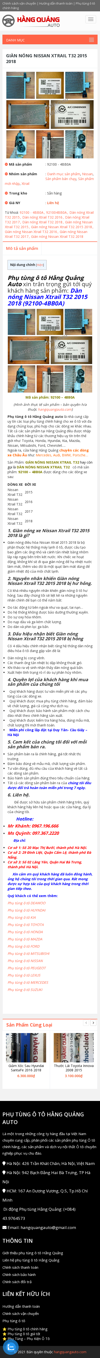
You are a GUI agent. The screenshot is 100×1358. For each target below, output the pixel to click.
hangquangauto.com (55, 409)
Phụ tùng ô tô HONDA (25, 932)
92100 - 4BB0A (32, 212)
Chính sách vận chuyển (19, 3)
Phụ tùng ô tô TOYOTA (26, 924)
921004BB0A (57, 212)
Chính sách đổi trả (17, 1281)
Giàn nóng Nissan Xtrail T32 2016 (31, 231)
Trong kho (18, 193)
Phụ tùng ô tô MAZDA (25, 939)
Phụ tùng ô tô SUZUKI (25, 989)
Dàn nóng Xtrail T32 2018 (43, 222)
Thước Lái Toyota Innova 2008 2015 (74, 1068)
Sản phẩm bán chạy (60, 178)
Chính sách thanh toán (20, 1267)
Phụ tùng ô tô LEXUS (24, 975)
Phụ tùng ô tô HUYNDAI (26, 910)
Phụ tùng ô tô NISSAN (25, 960)
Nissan (87, 174)
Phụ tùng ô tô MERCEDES (28, 982)
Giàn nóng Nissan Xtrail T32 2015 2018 (62, 227)
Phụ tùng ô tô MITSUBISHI (28, 953)
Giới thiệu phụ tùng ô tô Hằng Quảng (32, 1252)
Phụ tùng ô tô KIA (22, 917)
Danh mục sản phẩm (63, 174)
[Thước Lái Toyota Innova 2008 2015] (74, 1047)
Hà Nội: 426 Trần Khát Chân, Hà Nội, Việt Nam (51, 1163)
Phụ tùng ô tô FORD (23, 946)
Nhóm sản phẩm (23, 174)
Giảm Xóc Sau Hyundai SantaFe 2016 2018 (26, 1068)
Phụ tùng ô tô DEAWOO (26, 903)
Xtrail (25, 183)
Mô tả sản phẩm (22, 248)
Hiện (40, 265)
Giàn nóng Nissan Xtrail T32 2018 (57, 236)
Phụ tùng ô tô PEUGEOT (27, 968)
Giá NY (14, 202)
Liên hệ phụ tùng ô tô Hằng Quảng (30, 1260)
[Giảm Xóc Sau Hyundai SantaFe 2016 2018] (26, 1047)
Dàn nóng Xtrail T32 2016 (43, 217)
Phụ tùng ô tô (13, 1320)
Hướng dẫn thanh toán (56, 3)
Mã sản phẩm (20, 164)
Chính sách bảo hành (19, 1274)
